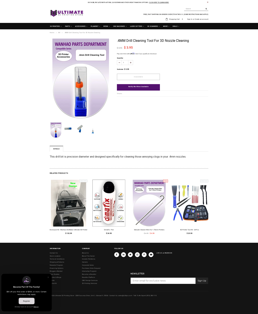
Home (52, 32)
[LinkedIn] (123, 254)
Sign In (189, 19)
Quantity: (120, 58)
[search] (196, 9)
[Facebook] (116, 254)
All (59, 32)
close (207, 2)
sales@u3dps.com (125, 295)
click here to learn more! (159, 2)
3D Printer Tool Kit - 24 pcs (189, 230)
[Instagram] (137, 254)
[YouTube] (151, 254)
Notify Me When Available (138, 86)
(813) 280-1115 (151, 295)
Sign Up (202, 280)
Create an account (201, 19)
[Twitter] (130, 254)
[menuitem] (56, 26)
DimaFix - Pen (109, 230)
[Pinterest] (144, 254)
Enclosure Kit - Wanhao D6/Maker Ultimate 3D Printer (68, 230)
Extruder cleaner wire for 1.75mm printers (149, 230)
